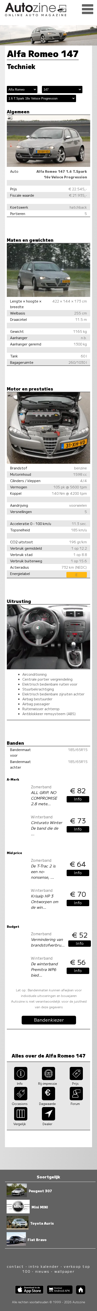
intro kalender (44, 1266)
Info (78, 799)
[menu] (87, 9)
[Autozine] (48, 9)
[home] (79, 1292)
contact (15, 1266)
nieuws (42, 1271)
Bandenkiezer (49, 1019)
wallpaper (64, 1271)
